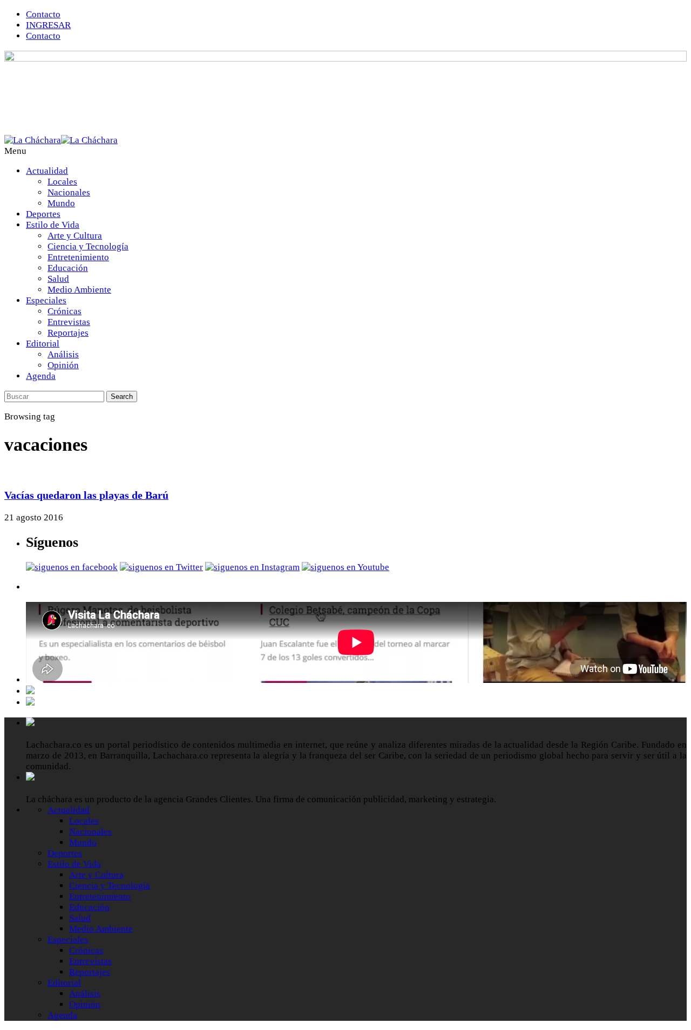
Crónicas (65, 311)
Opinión (63, 365)
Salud (58, 279)
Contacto (43, 14)
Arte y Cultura (75, 236)
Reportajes (68, 333)
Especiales (46, 300)
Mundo (61, 203)
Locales (62, 182)
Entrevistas (69, 322)
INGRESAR (48, 25)
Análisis (63, 354)
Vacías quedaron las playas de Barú (86, 495)
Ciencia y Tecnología (88, 246)
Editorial (42, 343)
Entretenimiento (78, 257)
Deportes (43, 214)
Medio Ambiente (79, 289)
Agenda (41, 376)
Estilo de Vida (52, 225)
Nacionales (69, 192)
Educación (68, 268)
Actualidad (47, 171)
